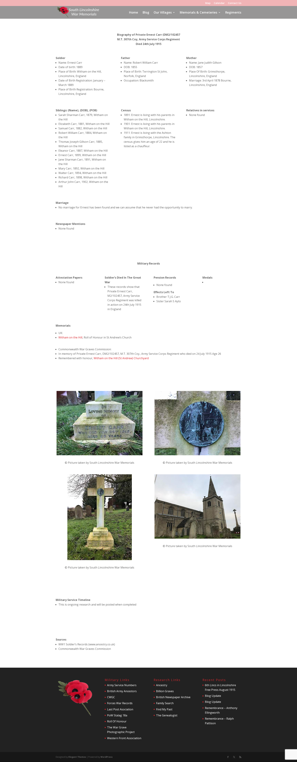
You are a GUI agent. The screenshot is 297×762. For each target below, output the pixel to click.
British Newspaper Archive (173, 697)
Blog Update (213, 696)
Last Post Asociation (120, 709)
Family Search (165, 703)
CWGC (111, 697)
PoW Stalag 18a (117, 715)
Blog (145, 12)
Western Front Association (124, 738)
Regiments (233, 12)
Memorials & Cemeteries (198, 12)
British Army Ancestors (122, 691)
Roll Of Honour (116, 721)
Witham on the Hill (70, 337)
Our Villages (163, 12)
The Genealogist (166, 715)
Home (133, 12)
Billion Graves (165, 691)
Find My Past (164, 709)
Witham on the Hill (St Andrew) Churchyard (121, 358)
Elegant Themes (77, 756)
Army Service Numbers (121, 685)
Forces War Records (120, 703)
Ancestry (161, 685)
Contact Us (234, 3)
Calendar (219, 3)
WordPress (107, 756)
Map (208, 3)
